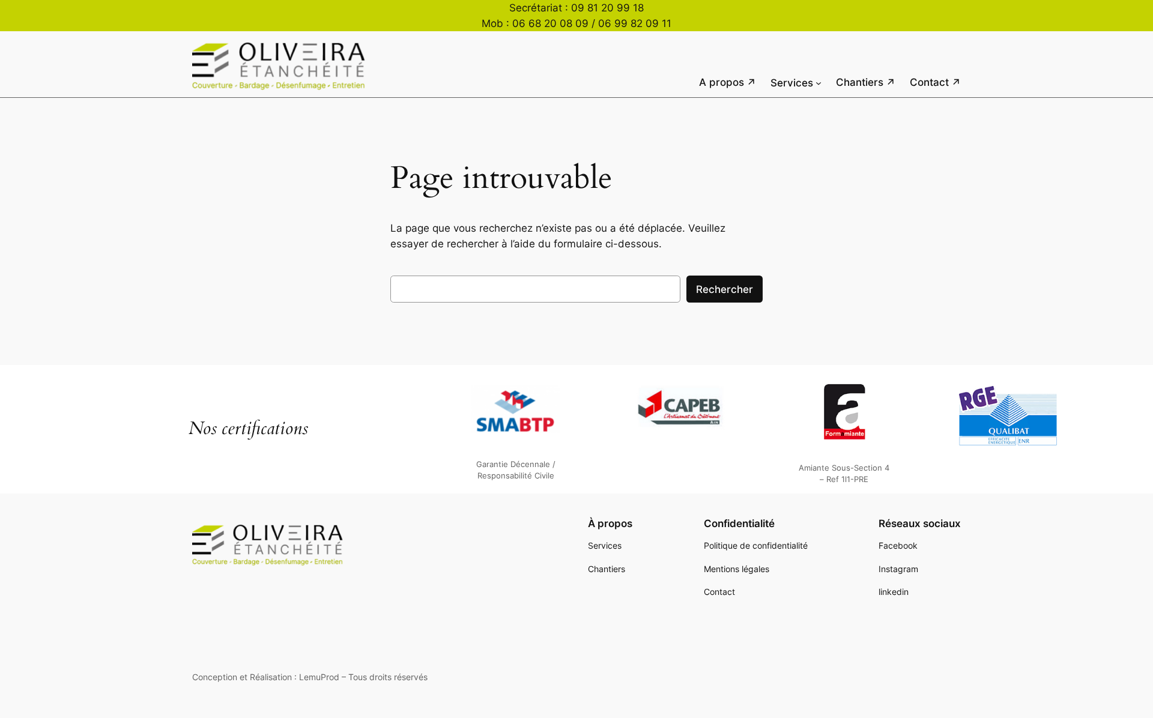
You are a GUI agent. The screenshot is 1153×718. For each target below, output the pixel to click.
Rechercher (724, 289)
